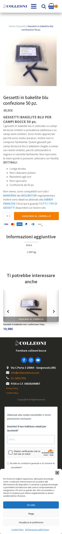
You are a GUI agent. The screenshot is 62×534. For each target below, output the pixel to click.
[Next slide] (53, 311)
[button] (57, 472)
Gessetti (21, 26)
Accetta (31, 505)
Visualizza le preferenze (31, 522)
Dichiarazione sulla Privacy (37, 529)
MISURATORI (29, 195)
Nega (31, 513)
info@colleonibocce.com (25, 373)
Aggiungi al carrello (36, 216)
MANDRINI (9, 195)
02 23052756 (18, 378)
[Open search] (43, 6)
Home (12, 26)
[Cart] (53, 6)
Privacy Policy (12, 388)
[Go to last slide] (8, 311)
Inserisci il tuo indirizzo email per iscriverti (26, 428)
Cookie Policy (17, 529)
